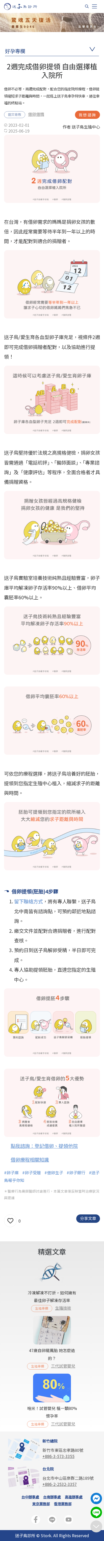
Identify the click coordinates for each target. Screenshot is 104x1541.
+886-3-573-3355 (58, 1456)
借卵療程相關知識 (30, 1159)
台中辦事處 (30, 1496)
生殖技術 (63, 1308)
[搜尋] (87, 6)
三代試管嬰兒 (63, 1366)
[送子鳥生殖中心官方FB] (35, 1520)
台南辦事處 (52, 1496)
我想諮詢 (87, 114)
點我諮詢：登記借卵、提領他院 (44, 1145)
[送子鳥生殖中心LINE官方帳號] (52, 1520)
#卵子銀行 (76, 1172)
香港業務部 (63, 1503)
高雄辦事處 (74, 1496)
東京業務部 (41, 1503)
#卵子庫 (11, 1172)
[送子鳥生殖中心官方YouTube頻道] (68, 1520)
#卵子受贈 (31, 1172)
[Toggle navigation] (94, 6)
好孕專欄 (15, 51)
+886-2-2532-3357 (59, 1484)
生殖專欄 (41, 1308)
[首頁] (25, 6)
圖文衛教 (14, 114)
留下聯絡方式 (28, 901)
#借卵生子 (53, 1172)
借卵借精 (36, 114)
